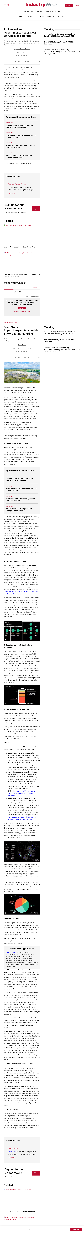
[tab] (8, 288)
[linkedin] (19, 62)
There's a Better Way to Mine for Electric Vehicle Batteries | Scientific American (21, 793)
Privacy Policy (53, 1229)
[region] (22, 292)
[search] (8, 5)
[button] (5, 5)
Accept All (76, 1229)
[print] (39, 62)
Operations (40, 16)
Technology (30, 16)
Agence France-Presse (22, 49)
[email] (28, 62)
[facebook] (16, 62)
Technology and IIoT (10, 322)
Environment (8, 25)
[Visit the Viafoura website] (35, 296)
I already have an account (22, 311)
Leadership (50, 16)
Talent (21, 16)
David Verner (22, 345)
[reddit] (25, 62)
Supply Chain (61, 16)
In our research (11, 952)
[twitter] (22, 62)
